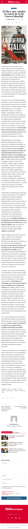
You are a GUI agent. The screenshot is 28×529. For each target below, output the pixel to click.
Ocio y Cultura (13, 8)
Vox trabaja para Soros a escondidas (21, 407)
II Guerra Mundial (9, 390)
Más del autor (16, 432)
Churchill (9, 389)
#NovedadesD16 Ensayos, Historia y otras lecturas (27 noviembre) (6, 408)
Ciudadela (14, 389)
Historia (3, 390)
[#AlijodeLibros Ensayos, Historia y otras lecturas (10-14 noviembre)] (4, 450)
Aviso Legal (16, 525)
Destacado (20, 389)
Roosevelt (16, 390)
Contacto (3, 525)
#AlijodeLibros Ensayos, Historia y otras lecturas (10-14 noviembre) (17, 450)
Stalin (3, 392)
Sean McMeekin (22, 390)
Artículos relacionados (7, 432)
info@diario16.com (17, 514)
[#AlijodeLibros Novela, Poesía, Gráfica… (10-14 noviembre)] (4, 444)
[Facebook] (8, 518)
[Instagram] (12, 518)
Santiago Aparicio (11, 19)
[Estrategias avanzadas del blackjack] (4, 437)
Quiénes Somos (9, 525)
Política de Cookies (23, 525)
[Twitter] (15, 518)
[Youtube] (19, 518)
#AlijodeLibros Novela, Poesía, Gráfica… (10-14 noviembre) (16, 444)
